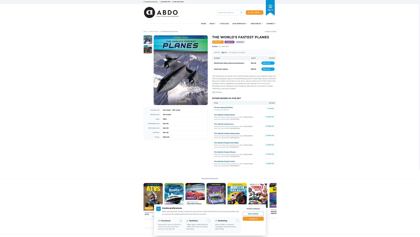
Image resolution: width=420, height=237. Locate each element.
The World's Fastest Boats (224, 115)
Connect (270, 24)
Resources (256, 24)
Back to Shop (271, 31)
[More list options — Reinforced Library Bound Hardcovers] (273, 63)
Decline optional (253, 209)
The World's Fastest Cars (224, 124)
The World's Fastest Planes (224, 152)
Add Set (271, 108)
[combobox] (228, 12)
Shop (212, 24)
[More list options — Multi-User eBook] (273, 69)
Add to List (271, 117)
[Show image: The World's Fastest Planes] (148, 39)
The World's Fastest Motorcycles (227, 133)
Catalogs (224, 24)
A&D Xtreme (217, 92)
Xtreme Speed (153, 31)
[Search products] (241, 12)
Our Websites (238, 24)
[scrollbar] (419, 85)
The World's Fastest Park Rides (226, 143)
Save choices (253, 214)
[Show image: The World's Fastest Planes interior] (148, 49)
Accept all (253, 219)
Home (203, 24)
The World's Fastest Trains (224, 161)
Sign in (224, 52)
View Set (217, 42)
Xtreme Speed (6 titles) (223, 107)
